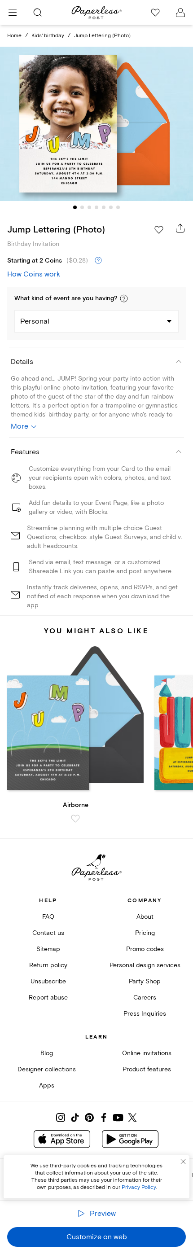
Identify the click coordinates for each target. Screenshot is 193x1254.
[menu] (12, 12)
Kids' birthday (47, 35)
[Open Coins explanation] (98, 260)
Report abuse (48, 997)
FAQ (48, 917)
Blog (46, 1053)
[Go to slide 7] (118, 207)
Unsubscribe (48, 981)
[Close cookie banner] (183, 1161)
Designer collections (47, 1069)
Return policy (48, 965)
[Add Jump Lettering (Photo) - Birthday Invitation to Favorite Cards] (159, 229)
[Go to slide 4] (96, 207)
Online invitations (146, 1053)
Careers (144, 997)
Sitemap (48, 949)
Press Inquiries (144, 1013)
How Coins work (33, 274)
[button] (123, 298)
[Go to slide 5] (103, 207)
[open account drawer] (180, 12)
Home (14, 35)
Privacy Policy (139, 1187)
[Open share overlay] (180, 228)
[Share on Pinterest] (89, 1117)
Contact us (48, 933)
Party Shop (145, 981)
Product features (147, 1069)
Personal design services (145, 965)
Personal (34, 321)
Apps (46, 1085)
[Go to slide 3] (89, 207)
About (145, 917)
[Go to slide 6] (111, 207)
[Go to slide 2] (82, 207)
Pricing (145, 933)
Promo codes (145, 949)
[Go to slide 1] (75, 207)
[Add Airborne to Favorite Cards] (75, 818)
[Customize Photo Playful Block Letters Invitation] (96, 123)
